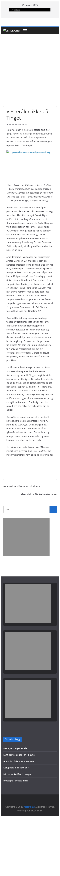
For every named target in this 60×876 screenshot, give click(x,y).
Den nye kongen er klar (15, 748)
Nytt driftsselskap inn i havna (19, 754)
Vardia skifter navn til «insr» (23, 486)
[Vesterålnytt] (12, 31)
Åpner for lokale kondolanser (18, 761)
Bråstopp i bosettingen (15, 780)
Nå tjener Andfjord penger (17, 774)
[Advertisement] (30, 66)
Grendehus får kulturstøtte (37, 494)
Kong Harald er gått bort (16, 767)
